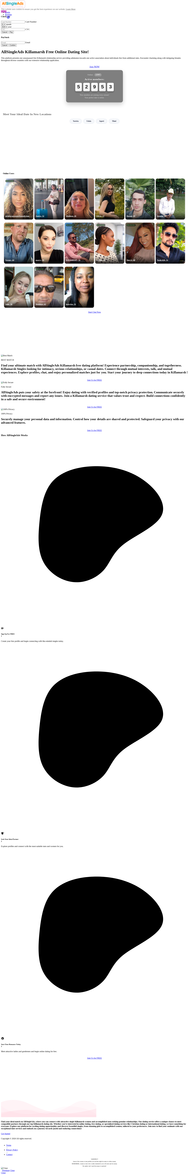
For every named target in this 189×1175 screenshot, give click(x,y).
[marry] (49, 243)
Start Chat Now (94, 312)
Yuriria (76, 121)
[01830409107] (79, 243)
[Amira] (49, 199)
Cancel (4, 32)
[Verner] (18, 243)
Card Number (31, 22)
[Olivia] (109, 199)
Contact (9, 1154)
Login (7, 12)
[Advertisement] (94, 147)
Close (12, 1170)
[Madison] (79, 199)
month (8, 24)
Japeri (101, 121)
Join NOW (94, 66)
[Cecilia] (109, 243)
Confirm (13, 45)
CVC (27, 29)
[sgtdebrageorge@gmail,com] (18, 199)
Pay (11, 32)
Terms (8, 1145)
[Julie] (18, 287)
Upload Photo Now (95, 605)
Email (27, 42)
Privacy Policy (12, 1150)
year (9, 27)
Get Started (5, 1134)
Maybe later (94, 611)
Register (8, 14)
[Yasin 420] (170, 243)
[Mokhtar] (49, 287)
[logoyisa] (79, 287)
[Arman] (170, 199)
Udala (89, 121)
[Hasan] (140, 199)
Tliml (114, 121)
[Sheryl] (140, 243)
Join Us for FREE (94, 380)
